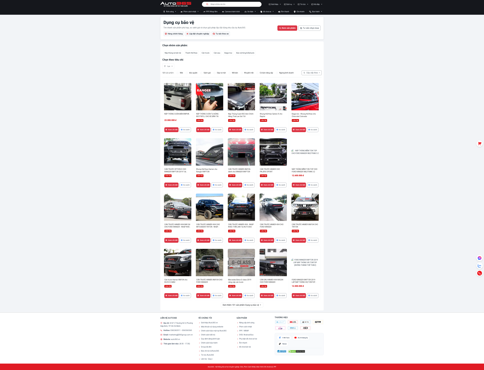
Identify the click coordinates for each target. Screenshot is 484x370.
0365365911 (175, 330)
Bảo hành (316, 12)
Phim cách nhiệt (189, 12)
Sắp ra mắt (221, 73)
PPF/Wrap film (212, 12)
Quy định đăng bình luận (210, 339)
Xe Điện (250, 12)
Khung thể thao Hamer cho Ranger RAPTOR (206, 170)
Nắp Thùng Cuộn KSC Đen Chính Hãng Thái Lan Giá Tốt (240, 115)
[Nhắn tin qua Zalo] (479, 265)
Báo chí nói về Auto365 (210, 351)
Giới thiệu (274, 4)
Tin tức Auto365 (207, 355)
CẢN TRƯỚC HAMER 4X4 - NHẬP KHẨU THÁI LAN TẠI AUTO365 (241, 225)
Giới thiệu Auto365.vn (209, 323)
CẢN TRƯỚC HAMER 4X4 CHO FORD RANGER (271, 225)
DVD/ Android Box (246, 335)
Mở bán (235, 73)
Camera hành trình (232, 12)
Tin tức (303, 4)
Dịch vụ (289, 4)
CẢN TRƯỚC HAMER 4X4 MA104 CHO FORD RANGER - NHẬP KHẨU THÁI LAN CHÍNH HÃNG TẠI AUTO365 (177, 225)
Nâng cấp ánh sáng (246, 323)
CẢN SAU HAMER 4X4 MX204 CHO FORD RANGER (271, 281)
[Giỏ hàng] (479, 143)
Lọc (168, 66)
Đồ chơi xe (267, 12)
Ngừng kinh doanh (286, 73)
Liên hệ (200, 120)
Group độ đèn (206, 347)
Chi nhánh (300, 12)
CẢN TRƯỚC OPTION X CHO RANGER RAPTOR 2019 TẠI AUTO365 (175, 170)
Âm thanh (285, 12)
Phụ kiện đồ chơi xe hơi (248, 339)
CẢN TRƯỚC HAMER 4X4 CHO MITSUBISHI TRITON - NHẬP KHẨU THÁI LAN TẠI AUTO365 (208, 225)
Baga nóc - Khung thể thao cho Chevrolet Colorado (304, 115)
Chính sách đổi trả (208, 335)
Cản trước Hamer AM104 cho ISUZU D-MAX (175, 281)
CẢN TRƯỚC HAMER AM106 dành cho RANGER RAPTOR (239, 170)
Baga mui (228, 53)
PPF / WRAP (244, 331)
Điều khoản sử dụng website (212, 327)
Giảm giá (207, 73)
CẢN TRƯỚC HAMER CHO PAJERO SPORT (270, 170)
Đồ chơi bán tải (245, 347)
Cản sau (217, 53)
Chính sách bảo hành (209, 343)
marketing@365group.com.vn (181, 335)
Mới (181, 73)
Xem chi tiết (172, 130)
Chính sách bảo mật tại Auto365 (213, 331)
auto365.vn (175, 339)
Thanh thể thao (191, 53)
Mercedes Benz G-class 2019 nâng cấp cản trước (239, 281)
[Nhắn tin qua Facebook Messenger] (479, 258)
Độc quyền (193, 73)
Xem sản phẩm (289, 28)
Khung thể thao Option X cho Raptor (271, 115)
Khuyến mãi (248, 73)
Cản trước (205, 53)
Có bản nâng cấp (266, 73)
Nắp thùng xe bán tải (173, 53)
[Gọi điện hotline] (479, 273)
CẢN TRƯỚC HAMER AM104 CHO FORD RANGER (209, 281)
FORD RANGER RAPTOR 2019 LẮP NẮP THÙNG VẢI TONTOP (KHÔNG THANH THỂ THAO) (303, 281)
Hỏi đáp (317, 4)
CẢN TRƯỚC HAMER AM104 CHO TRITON (305, 225)
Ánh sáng (170, 12)
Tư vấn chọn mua (311, 28)
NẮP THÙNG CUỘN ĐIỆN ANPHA (176, 114)
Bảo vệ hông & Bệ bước (245, 53)
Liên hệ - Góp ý (206, 359)
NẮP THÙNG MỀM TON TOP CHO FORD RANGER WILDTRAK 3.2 (304, 170)
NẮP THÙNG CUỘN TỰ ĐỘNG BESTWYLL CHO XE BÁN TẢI (207, 115)
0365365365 (187, 330)
